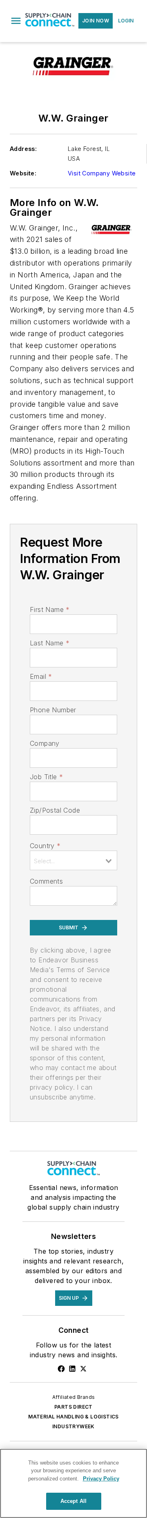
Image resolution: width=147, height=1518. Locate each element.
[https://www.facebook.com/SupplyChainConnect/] (61, 1369)
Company (45, 743)
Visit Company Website (102, 173)
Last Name (49, 643)
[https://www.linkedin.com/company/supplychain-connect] (72, 1369)
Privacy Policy (101, 1479)
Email (41, 676)
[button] (16, 21)
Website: (23, 173)
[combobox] (73, 860)
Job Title (46, 777)
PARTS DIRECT (73, 1407)
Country (45, 846)
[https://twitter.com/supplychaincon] (83, 1369)
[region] (73, 1483)
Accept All (73, 1501)
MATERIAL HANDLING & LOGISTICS (73, 1417)
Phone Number (53, 710)
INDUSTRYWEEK (73, 1426)
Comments (46, 881)
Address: (23, 148)
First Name (49, 609)
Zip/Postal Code (55, 810)
